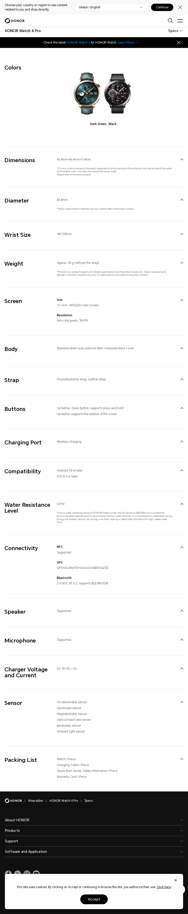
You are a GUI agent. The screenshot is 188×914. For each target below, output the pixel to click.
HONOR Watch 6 (78, 42)
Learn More (126, 42)
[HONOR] (16, 801)
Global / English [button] (89, 7)
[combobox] (23, 30)
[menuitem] (181, 159)
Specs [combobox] (173, 31)
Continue (162, 7)
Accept (94, 899)
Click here (164, 887)
